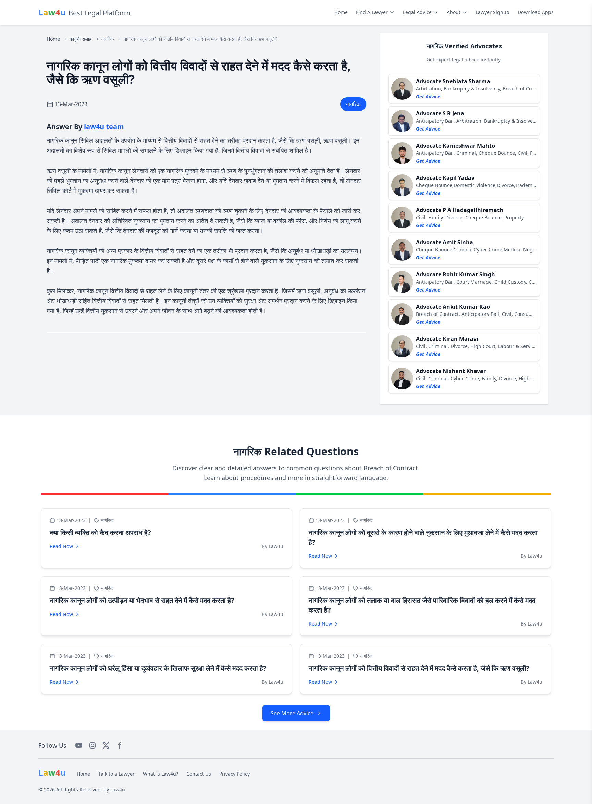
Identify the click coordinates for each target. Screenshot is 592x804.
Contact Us (198, 773)
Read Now (61, 546)
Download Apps (536, 12)
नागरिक (107, 39)
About (453, 12)
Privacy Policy (234, 773)
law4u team (104, 126)
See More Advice (292, 713)
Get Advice (428, 96)
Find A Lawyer (372, 12)
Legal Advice (417, 12)
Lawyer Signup (492, 12)
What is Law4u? (160, 773)
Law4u (117, 789)
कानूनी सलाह (80, 39)
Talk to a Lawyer (116, 773)
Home (341, 12)
